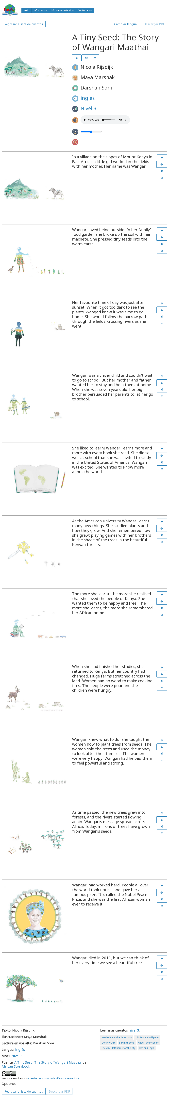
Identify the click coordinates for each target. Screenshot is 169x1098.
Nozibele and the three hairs (116, 1037)
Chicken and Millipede (147, 1037)
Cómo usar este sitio (62, 10)
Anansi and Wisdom (148, 1042)
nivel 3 (134, 1030)
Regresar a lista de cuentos (23, 24)
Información (40, 10)
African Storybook (16, 1066)
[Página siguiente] (77, 57)
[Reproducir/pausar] (86, 57)
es (95, 58)
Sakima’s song (126, 1042)
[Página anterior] (162, 157)
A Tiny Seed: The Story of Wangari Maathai (48, 1062)
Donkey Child (108, 1042)
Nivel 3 (88, 108)
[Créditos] (161, 965)
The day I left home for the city (118, 1047)
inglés (88, 98)
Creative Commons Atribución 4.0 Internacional (53, 1078)
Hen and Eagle (146, 1047)
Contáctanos (85, 10)
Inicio (26, 10)
